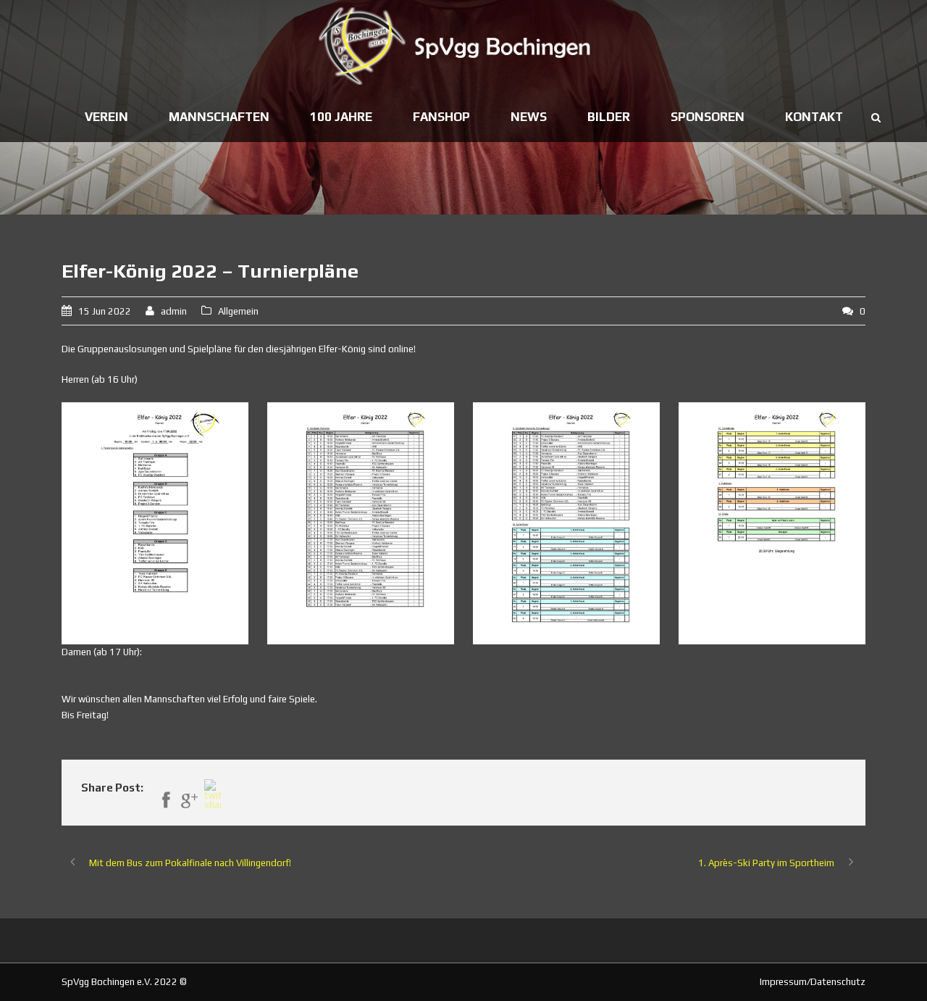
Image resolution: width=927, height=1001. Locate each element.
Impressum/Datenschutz (812, 981)
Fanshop (441, 116)
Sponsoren (707, 116)
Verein (106, 116)
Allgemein (238, 311)
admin (174, 311)
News (529, 116)
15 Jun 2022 (104, 311)
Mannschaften (219, 116)
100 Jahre (341, 116)
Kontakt (814, 116)
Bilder (608, 116)
